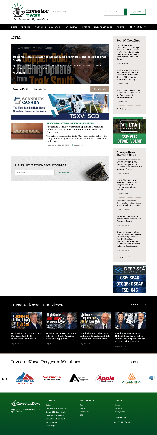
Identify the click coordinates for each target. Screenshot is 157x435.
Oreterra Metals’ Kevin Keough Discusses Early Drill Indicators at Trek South (59, 58)
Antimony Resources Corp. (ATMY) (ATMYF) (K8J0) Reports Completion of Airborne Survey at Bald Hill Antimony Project (129, 164)
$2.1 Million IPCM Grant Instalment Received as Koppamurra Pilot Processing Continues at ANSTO (127, 185)
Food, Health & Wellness (55, 415)
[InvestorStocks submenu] (113, 26)
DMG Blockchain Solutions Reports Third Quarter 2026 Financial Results (129, 218)
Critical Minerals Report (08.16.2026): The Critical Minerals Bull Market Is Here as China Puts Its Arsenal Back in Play (128, 75)
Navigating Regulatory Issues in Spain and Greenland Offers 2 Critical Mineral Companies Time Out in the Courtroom (74, 130)
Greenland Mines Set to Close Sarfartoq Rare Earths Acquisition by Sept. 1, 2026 (129, 202)
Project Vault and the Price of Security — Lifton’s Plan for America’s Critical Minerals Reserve (128, 94)
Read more (19, 73)
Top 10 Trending (128, 40)
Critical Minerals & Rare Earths (58, 123)
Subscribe (138, 12)
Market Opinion (51, 422)
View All (121, 109)
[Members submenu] (31, 26)
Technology (50, 426)
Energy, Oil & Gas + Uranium (83, 123)
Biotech (48, 405)
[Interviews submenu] (78, 26)
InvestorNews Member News (126, 154)
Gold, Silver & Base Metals (56, 419)
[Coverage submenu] (61, 26)
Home (14, 27)
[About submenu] (125, 26)
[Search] (125, 12)
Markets (101, 89)
